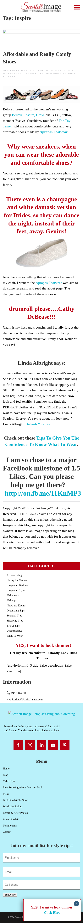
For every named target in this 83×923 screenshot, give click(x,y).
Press (5, 793)
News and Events (16, 605)
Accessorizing (14, 575)
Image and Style (31, 73)
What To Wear (15, 635)
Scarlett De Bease (35, 70)
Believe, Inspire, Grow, (28, 115)
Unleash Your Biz (37, 424)
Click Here (52, 912)
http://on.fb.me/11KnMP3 (43, 493)
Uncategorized (14, 630)
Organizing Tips (16, 610)
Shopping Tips (56, 73)
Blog (5, 775)
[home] (41, 713)
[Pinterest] (64, 745)
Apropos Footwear (54, 132)
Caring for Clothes (17, 580)
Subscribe (10, 894)
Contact (7, 831)
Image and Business (17, 585)
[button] (77, 7)
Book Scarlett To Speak (16, 800)
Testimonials (10, 825)
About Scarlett (11, 819)
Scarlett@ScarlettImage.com (27, 699)
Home (6, 768)
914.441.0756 (18, 692)
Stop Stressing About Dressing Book (23, 787)
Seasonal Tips (14, 615)
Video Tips (9, 781)
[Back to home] (41, 7)
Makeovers (13, 595)
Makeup (11, 600)
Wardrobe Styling (12, 806)
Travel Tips (13, 625)
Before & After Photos (15, 812)
